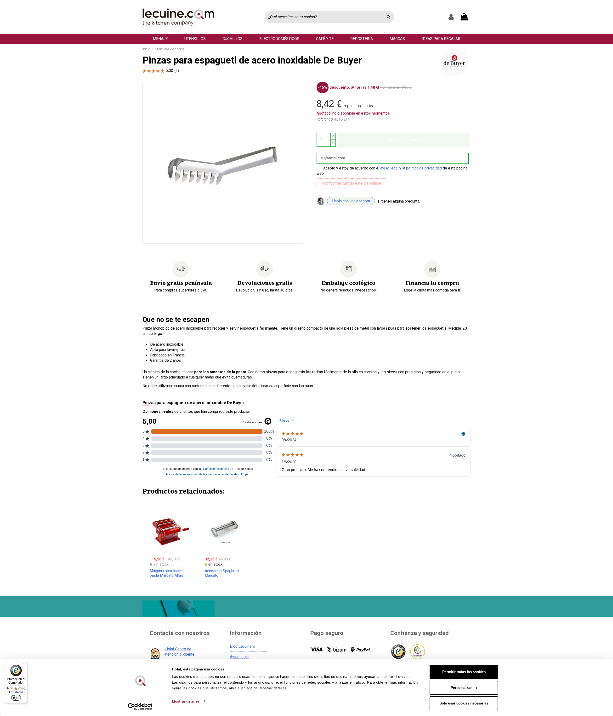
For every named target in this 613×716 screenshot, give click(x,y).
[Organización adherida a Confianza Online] (417, 652)
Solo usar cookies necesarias (463, 703)
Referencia (325, 119)
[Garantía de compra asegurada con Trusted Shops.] (398, 652)
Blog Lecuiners (242, 646)
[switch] (16, 698)
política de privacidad (424, 168)
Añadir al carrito (408, 139)
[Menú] (24, 665)
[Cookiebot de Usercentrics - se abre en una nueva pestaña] (140, 706)
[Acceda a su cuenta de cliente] (451, 17)
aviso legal (389, 168)
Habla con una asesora (351, 201)
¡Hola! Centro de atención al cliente (179, 652)
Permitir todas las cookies (464, 672)
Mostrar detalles (185, 701)
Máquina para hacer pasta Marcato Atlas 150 (166, 575)
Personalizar (461, 688)
